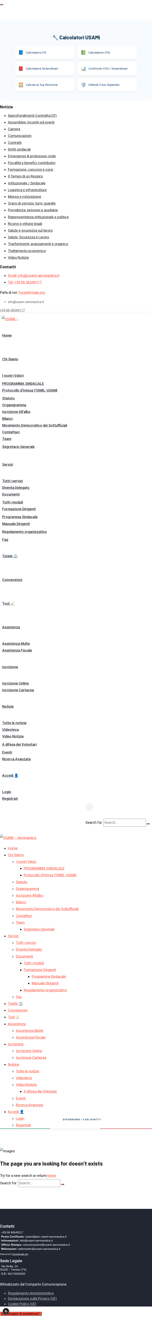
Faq (5, 540)
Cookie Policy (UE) (22, 1304)
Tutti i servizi (12, 481)
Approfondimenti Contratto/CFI (32, 115)
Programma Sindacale (20, 517)
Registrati (10, 798)
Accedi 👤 (10, 775)
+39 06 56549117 (12, 310)
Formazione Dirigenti (19, 509)
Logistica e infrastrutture (27, 190)
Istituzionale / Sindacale (27, 183)
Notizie (8, 706)
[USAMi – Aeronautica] (18, 320)
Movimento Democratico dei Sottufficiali (34, 425)
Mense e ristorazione (24, 197)
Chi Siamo (10, 359)
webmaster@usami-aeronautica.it (39, 1248)
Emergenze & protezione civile (32, 156)
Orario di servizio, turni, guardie (32, 203)
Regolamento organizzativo (24, 532)
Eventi (7, 752)
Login (6, 792)
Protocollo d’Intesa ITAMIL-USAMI (29, 390)
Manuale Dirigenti (16, 524)
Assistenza (11, 627)
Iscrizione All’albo (16, 412)
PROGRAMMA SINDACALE (23, 384)
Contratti (15, 143)
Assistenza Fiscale (17, 650)
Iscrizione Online (15, 683)
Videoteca (10, 729)
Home (7, 335)
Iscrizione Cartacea (18, 690)
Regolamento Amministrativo (31, 1293)
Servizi (7, 464)
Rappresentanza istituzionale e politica (38, 217)
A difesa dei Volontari (19, 744)
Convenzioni (12, 580)
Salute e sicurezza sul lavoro (30, 230)
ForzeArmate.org (31, 292)
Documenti (11, 494)
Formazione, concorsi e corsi (30, 169)
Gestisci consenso (6, 1311)
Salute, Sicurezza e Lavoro (28, 237)
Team (6, 439)
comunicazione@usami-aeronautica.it (46, 1244)
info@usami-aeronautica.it (36, 1240)
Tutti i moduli (12, 502)
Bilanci (7, 419)
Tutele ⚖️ (10, 556)
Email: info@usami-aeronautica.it (33, 275)
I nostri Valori (13, 375)
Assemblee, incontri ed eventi (31, 122)
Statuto (8, 398)
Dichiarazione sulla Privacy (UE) (32, 1298)
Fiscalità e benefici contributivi (31, 163)
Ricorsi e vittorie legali (25, 224)
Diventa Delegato (15, 488)
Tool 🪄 (8, 603)
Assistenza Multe (16, 643)
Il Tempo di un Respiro (25, 176)
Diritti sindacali (19, 149)
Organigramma (14, 405)
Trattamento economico (27, 251)
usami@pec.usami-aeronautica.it (45, 1236)
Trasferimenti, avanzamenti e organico (38, 244)
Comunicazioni (19, 136)
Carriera (14, 129)
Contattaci (11, 432)
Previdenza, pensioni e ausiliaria (33, 210)
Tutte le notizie (14, 723)
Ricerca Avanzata (16, 759)
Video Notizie (18, 257)
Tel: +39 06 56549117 (25, 282)
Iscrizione (10, 667)
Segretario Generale (18, 447)
